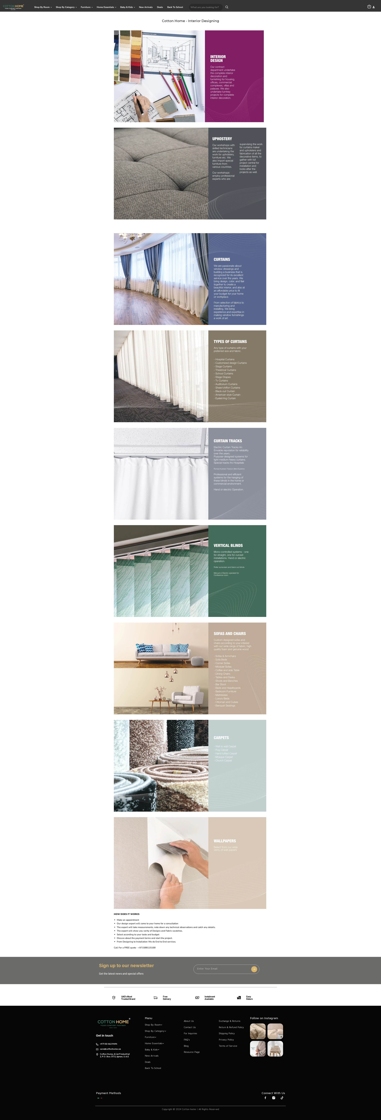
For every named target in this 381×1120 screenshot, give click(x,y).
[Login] (373, 7)
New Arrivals (146, 7)
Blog (186, 1045)
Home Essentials (106, 7)
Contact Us (190, 1027)
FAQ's (187, 1039)
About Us (189, 1021)
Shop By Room (42, 7)
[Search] (227, 7)
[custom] (100, 1098)
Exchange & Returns (229, 1021)
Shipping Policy (227, 1033)
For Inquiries (190, 1033)
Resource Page (192, 1052)
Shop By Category (65, 7)
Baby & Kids (126, 7)
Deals (160, 7)
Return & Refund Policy (231, 1027)
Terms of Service (228, 1045)
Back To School (175, 7)
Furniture (86, 7)
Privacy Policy (226, 1039)
